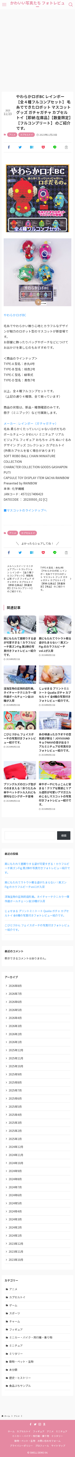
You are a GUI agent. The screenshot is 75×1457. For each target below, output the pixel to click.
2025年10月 (16, 1066)
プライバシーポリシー (21, 1445)
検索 (64, 835)
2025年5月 (15, 1106)
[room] (44, 1424)
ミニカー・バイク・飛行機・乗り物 (30, 1337)
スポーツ (14, 1313)
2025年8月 (15, 1082)
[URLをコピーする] (66, 147)
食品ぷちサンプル (20, 1386)
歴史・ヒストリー (20, 1378)
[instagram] (40, 1424)
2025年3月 (15, 1123)
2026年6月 (15, 1002)
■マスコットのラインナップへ (25, 510)
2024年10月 (16, 1163)
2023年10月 (16, 1260)
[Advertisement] (37, 49)
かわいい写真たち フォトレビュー (37, 5)
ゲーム (13, 1305)
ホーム (11, 1431)
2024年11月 (16, 1155)
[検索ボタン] (70, 4)
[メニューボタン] (4, 4)
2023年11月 (16, 1251)
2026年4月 (15, 1018)
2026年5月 (15, 1010)
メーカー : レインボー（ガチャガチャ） (31, 423)
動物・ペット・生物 (21, 1361)
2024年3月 (15, 1219)
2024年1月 (15, 1235)
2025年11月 (16, 1058)
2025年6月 (15, 1098)
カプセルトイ (26, 134)
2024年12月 (16, 1147)
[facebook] (30, 1424)
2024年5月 (15, 1203)
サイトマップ (58, 1445)
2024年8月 (15, 1179)
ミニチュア (16, 1345)
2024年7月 (15, 1187)
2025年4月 (15, 1115)
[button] (9, 147)
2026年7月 (15, 994)
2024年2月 (15, 1227)
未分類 (13, 1370)
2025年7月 (15, 1090)
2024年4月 (15, 1211)
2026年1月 (15, 1042)
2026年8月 (15, 986)
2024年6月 (15, 1195)
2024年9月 (15, 1171)
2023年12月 (16, 1244)
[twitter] (35, 1424)
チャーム (14, 1321)
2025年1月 (15, 1139)
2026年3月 (15, 1026)
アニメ (12, 134)
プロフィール (42, 1445)
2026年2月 (15, 1034)
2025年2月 (15, 1131)
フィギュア (16, 1329)
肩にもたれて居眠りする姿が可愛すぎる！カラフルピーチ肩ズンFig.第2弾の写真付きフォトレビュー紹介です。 (37, 868)
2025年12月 (16, 1050)
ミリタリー (16, 1354)
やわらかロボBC (15, 315)
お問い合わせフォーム (49, 1440)
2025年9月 (15, 1074)
